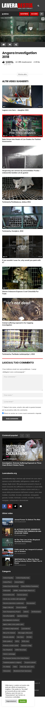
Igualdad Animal (22, 616)
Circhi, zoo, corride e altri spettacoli (14, 599)
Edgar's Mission (8, 607)
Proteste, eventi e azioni (10, 645)
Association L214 (8, 595)
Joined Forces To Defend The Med (27, 519)
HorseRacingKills (8, 616)
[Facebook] (4, 506)
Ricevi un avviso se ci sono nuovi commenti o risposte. (23, 413)
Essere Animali (21, 607)
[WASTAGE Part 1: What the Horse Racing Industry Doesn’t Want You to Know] (7, 562)
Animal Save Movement (10, 586)
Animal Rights (19, 582)
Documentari (31, 603)
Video (15, 667)
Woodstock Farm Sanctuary (22, 671)
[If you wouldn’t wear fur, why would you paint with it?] (22, 246)
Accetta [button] (22, 701)
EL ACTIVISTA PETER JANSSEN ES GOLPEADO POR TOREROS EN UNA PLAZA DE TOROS (28, 531)
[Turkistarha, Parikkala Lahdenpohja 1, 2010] (22, 340)
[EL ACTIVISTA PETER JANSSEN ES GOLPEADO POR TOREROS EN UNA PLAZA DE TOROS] (7, 532)
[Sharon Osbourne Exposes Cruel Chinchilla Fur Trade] (22, 278)
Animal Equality (8, 578)
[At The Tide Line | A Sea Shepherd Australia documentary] (7, 542)
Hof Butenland (36, 611)
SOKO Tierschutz (20, 650)
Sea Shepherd (7, 650)
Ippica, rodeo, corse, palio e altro (13, 624)
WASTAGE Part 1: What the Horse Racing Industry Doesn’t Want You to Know (28, 561)
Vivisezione (6, 671)
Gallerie (26, 611)
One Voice (20, 637)
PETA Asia (25, 641)
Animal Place (7, 582)
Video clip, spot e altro (27, 667)
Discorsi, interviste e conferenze (13, 603)
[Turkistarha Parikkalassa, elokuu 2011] (22, 188)
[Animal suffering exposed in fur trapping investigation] (22, 309)
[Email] (21, 506)
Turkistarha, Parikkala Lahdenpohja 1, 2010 (18, 354)
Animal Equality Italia (22, 578)
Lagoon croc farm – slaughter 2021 (15, 110)
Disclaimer (35, 690)
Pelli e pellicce (7, 641)
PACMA (29, 637)
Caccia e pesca (22, 595)
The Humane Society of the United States (16, 658)
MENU (6, 14)
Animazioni (6, 590)
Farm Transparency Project (11, 611)
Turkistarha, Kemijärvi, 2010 (12, 231)
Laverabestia (26, 628)
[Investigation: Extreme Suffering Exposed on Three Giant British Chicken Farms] (22, 449)
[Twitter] (15, 506)
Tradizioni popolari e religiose (12, 662)
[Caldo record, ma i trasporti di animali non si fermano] (7, 552)
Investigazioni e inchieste (11, 620)
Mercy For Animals (9, 633)
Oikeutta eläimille (8, 637)
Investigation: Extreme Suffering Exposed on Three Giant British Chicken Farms (21, 464)
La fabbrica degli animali (10, 628)
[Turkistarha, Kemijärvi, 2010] (22, 217)
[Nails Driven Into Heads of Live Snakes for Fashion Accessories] (22, 126)
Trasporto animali (30, 662)
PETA (17, 641)
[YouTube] (10, 506)
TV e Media (6, 667)
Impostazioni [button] (11, 701)
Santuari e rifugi (26, 645)
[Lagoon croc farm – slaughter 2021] (22, 96)
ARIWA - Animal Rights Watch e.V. (23, 590)
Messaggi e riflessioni (25, 633)
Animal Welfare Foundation (29, 586)
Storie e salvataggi (9, 654)
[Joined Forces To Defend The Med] (7, 522)
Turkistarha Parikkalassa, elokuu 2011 (16, 202)
